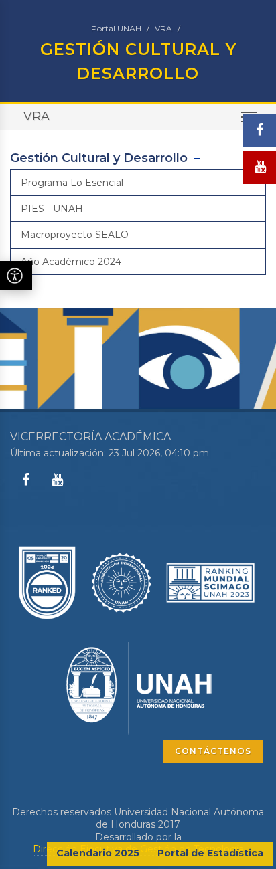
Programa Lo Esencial (72, 183)
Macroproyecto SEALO (75, 235)
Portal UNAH (116, 28)
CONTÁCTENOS (213, 751)
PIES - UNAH (52, 209)
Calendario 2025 (97, 853)
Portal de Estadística (210, 853)
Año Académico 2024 (71, 262)
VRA (163, 28)
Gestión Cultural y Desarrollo (99, 158)
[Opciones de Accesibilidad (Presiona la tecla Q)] (16, 275)
